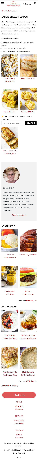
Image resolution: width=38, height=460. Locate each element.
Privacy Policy (19, 420)
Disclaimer (19, 409)
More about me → (19, 215)
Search (31, 123)
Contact (19, 434)
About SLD (19, 406)
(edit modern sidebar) (9, 385)
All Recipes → (31, 381)
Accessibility (19, 423)
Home (3, 11)
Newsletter (19, 437)
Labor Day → (31, 300)
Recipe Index (12, 11)
